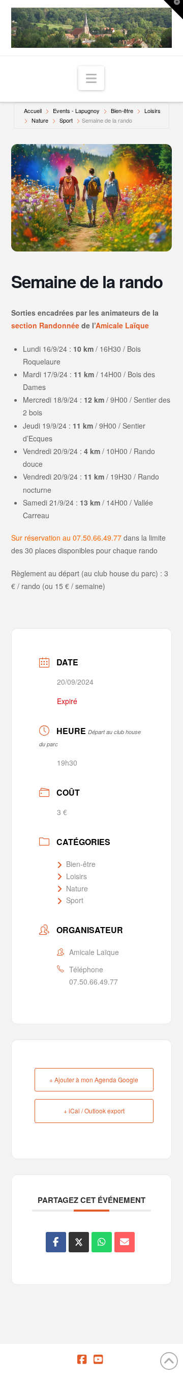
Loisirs (152, 110)
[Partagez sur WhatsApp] (102, 1242)
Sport (66, 120)
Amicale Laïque (122, 325)
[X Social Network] (79, 1242)
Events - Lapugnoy (76, 110)
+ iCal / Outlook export (94, 1110)
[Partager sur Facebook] (56, 1242)
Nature (40, 120)
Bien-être (122, 110)
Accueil (33, 110)
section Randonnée (45, 325)
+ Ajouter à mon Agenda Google (93, 1079)
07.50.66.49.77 (93, 981)
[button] (91, 78)
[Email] (124, 1242)
